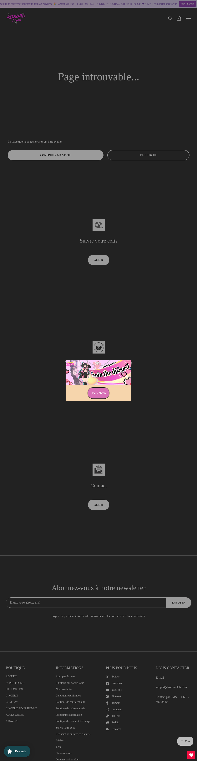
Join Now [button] (98, 393)
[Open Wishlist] (191, 755)
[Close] (126, 364)
